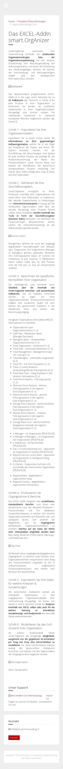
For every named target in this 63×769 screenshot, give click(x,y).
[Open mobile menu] (6, 5)
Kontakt (14, 737)
